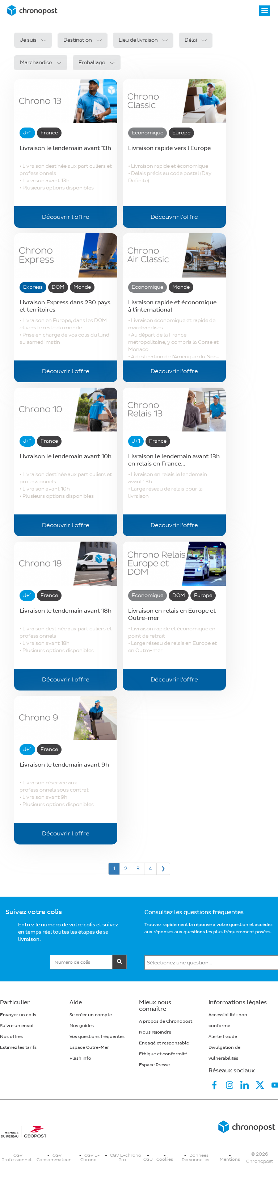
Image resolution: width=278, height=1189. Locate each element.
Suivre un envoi (16, 1026)
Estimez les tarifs (18, 1047)
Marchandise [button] (36, 62)
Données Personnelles (195, 1158)
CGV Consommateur (54, 1158)
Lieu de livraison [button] (138, 40)
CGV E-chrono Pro (125, 1158)
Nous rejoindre (155, 1032)
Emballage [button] (92, 62)
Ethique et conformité (163, 1054)
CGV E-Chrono (90, 1158)
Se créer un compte (91, 1015)
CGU (148, 1159)
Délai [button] (191, 40)
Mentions (230, 1159)
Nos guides (82, 1026)
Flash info (80, 1058)
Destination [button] (77, 40)
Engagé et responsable (164, 1043)
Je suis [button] (28, 40)
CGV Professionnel (16, 1158)
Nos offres (11, 1036)
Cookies (164, 1159)
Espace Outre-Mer (89, 1047)
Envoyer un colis (18, 1015)
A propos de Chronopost (165, 1021)
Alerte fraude (222, 1036)
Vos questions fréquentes (97, 1036)
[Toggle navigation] (264, 10)
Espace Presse (154, 1065)
